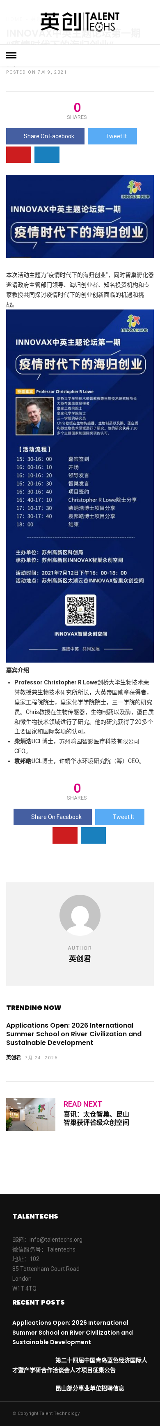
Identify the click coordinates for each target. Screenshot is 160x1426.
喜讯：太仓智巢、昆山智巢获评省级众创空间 (96, 1118)
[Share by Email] (46, 155)
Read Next (83, 1104)
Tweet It (116, 136)
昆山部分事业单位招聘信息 (89, 1388)
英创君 (13, 1058)
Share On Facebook (49, 136)
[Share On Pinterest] (18, 155)
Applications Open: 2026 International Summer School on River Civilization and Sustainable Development (74, 1034)
